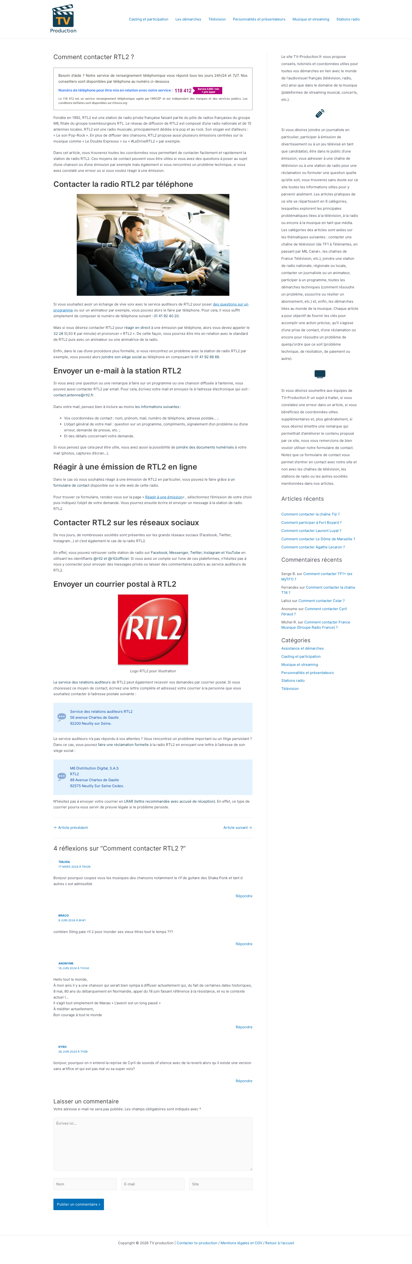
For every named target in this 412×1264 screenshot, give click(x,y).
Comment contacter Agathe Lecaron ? (313, 547)
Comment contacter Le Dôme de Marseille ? (318, 539)
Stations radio (348, 19)
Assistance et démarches (302, 648)
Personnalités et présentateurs (259, 19)
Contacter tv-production (197, 1243)
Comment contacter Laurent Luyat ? (311, 530)
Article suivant (237, 827)
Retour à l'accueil (279, 1243)
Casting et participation (148, 19)
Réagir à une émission (164, 497)
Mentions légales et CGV (241, 1243)
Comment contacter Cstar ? (322, 600)
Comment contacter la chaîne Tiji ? (310, 514)
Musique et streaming (311, 19)
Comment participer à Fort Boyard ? (311, 522)
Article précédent (71, 827)
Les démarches (188, 19)
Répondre (244, 896)
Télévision (217, 19)
